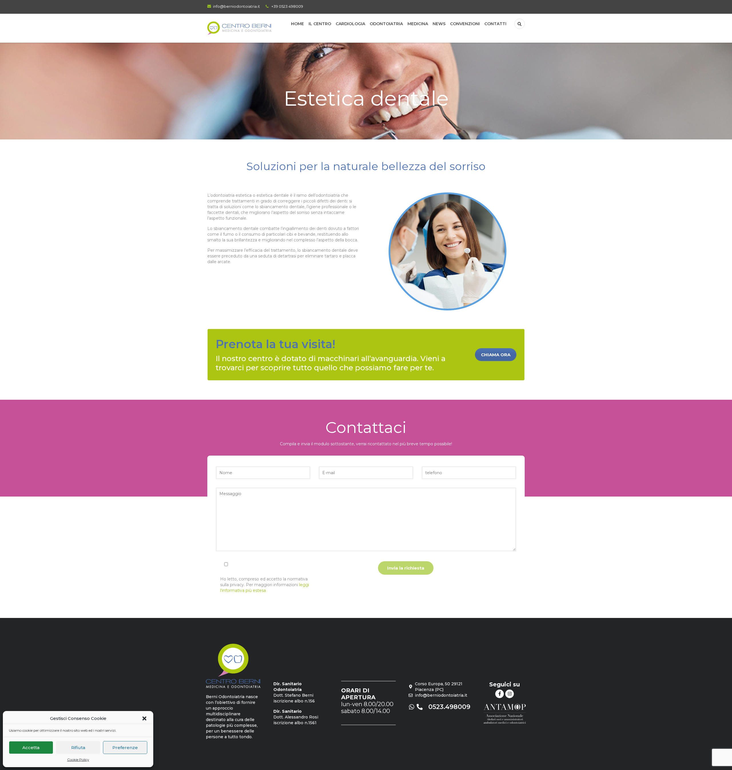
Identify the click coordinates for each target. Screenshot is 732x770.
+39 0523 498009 (287, 6)
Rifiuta (78, 747)
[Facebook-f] (499, 694)
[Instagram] (509, 694)
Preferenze (125, 747)
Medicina (417, 23)
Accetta (30, 747)
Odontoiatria (386, 23)
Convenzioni (465, 23)
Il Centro (320, 23)
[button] (144, 718)
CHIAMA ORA (495, 354)
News (439, 23)
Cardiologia (350, 23)
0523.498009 (449, 707)
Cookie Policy (78, 759)
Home (297, 23)
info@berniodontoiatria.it (236, 6)
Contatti (495, 23)
